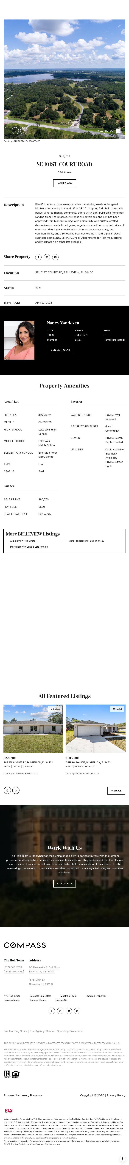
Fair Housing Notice (16, 1031)
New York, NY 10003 (41, 971)
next (23, 130)
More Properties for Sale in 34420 (86, 540)
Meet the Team (68, 996)
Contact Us (61, 1000)
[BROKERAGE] (77, 1011)
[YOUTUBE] (69, 1011)
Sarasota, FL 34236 (41, 984)
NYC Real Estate (12, 996)
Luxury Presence (31, 1095)
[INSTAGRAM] (60, 1011)
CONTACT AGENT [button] (60, 350)
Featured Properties (96, 996)
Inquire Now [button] (64, 183)
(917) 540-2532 (13, 967)
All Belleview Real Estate (22, 540)
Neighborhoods (12, 1000)
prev (15, 130)
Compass (74, 1049)
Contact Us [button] (64, 883)
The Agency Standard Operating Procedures (56, 1031)
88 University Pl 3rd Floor (44, 967)
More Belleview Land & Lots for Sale (29, 546)
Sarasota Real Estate (40, 996)
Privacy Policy (116, 1095)
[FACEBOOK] (52, 1011)
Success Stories (38, 1000)
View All (116, 790)
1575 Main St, (37, 979)
